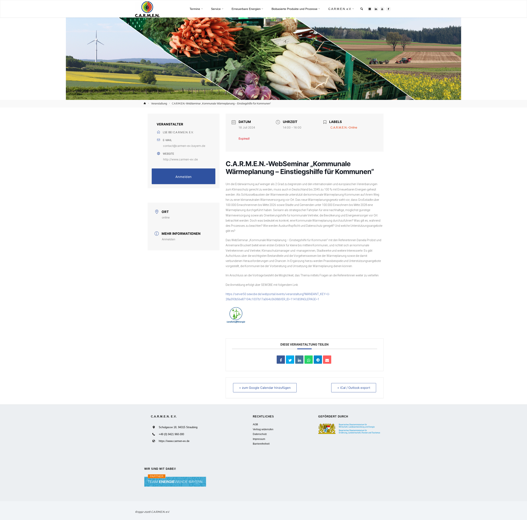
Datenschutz (260, 434)
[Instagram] (369, 9)
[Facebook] (388, 9)
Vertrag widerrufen (263, 429)
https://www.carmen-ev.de (174, 441)
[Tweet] (290, 359)
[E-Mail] (327, 359)
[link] (362, 9)
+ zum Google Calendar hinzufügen (265, 388)
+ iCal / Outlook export (353, 388)
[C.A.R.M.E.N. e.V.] (147, 9)
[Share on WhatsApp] (308, 359)
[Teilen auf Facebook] (281, 359)
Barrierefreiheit (261, 443)
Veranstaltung (159, 103)
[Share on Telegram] (318, 359)
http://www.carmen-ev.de (180, 159)
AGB (255, 424)
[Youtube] (382, 9)
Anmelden (183, 177)
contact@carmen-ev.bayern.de (184, 145)
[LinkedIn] (376, 9)
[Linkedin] (299, 359)
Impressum (259, 439)
